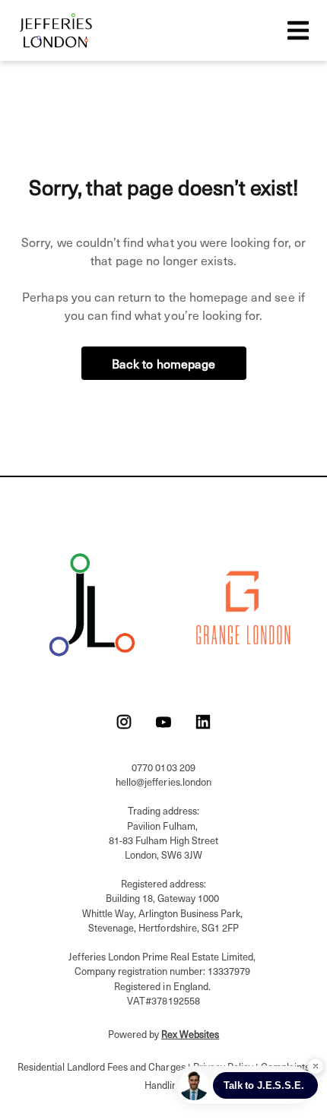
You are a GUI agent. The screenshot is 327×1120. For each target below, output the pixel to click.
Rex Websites (190, 1034)
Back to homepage (164, 363)
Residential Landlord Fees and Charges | (105, 1066)
